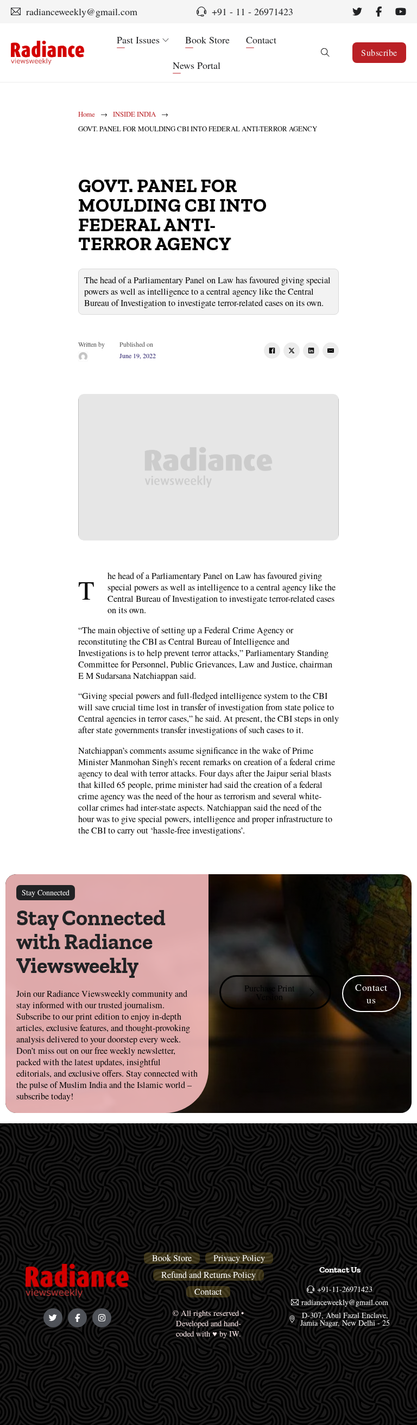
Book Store (207, 39)
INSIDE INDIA (134, 114)
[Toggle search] (325, 52)
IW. (235, 1333)
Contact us (371, 993)
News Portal (196, 65)
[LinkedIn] (311, 350)
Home (86, 114)
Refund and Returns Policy (208, 1275)
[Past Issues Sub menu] (165, 40)
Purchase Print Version (269, 992)
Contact (261, 39)
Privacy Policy (239, 1258)
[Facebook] (272, 350)
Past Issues (138, 39)
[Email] (331, 350)
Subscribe (379, 52)
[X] (291, 350)
